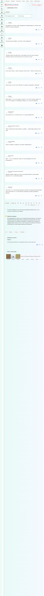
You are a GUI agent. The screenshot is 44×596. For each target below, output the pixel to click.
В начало (7, 11)
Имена (27, 1)
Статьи (31, 1)
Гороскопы (8, 1)
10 (38, 133)
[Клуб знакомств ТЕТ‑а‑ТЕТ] (6, 232)
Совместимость (37, 1)
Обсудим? (13, 1)
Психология (18, 1)
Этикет (23, 1)
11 (38, 73)
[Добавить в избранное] (41, 29)
